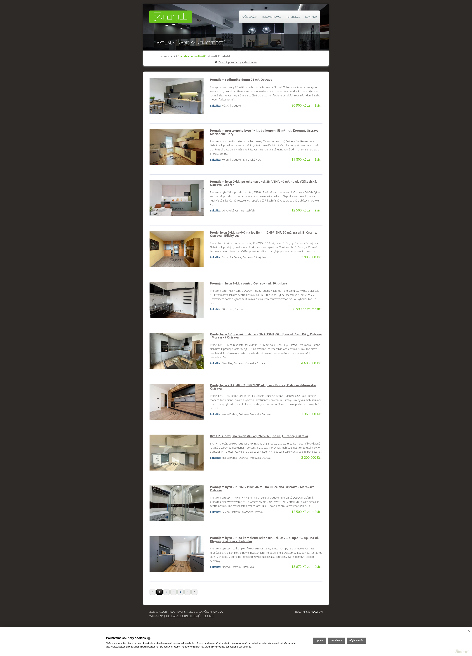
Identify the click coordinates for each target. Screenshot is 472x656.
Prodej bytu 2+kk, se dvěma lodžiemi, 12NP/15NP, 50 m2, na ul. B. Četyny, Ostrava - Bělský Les (263, 234)
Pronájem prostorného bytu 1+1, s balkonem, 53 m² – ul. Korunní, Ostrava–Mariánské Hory (265, 132)
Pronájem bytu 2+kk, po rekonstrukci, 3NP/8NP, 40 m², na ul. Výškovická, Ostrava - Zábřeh (263, 183)
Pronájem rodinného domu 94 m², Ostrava (241, 80)
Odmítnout (336, 640)
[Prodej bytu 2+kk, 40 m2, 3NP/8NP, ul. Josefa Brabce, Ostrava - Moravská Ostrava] (177, 403)
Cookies (209, 616)
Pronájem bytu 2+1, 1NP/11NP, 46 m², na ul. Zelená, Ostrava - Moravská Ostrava (262, 488)
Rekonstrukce (271, 16)
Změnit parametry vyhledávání (237, 62)
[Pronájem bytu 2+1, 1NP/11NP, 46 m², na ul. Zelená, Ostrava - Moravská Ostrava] (177, 505)
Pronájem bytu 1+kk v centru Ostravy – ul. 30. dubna (248, 283)
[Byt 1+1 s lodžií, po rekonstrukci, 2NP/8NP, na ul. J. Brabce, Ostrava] (177, 454)
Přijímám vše (356, 640)
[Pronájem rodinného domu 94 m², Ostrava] (177, 98)
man (317, 611)
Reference (293, 16)
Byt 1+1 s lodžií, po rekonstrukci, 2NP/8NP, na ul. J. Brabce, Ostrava (259, 436)
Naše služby (250, 16)
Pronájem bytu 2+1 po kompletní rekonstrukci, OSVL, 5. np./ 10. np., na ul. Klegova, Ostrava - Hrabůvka (264, 539)
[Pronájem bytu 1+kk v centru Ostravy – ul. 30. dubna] (177, 301)
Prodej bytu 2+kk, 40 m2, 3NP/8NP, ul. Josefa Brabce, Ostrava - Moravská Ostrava (263, 387)
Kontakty (311, 16)
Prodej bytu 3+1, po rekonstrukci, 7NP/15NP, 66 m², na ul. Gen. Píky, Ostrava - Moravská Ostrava (266, 336)
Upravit (319, 640)
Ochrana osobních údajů (183, 616)
